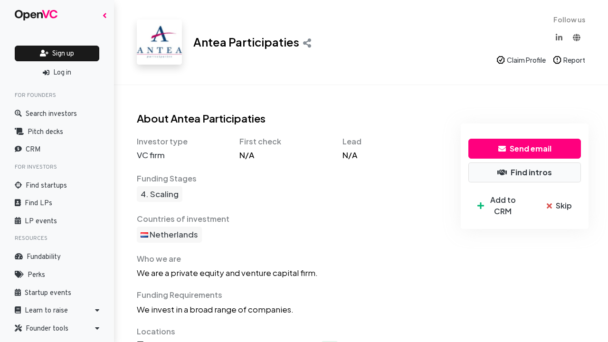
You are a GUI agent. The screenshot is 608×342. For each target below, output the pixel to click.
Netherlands (173, 234)
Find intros (531, 172)
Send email (530, 148)
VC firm (151, 155)
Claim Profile (526, 60)
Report (574, 60)
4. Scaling (160, 194)
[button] (57, 311)
